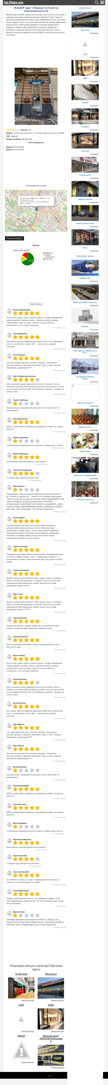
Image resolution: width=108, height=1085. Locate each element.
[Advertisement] (36, 52)
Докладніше (94, 33)
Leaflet (64, 231)
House (85, 248)
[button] (36, 209)
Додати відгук (36, 304)
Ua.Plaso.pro (13, 2)
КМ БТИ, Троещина (85, 403)
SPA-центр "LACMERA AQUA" (85, 475)
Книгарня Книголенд (85, 500)
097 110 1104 (27, 139)
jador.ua (14, 136)
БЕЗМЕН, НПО (85, 278)
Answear (85, 103)
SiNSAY (21, 1036)
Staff (21, 1005)
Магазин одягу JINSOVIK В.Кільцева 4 (50, 1039)
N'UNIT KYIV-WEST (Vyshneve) (85, 302)
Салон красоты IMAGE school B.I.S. (85, 352)
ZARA (51, 1005)
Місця (50, 1075)
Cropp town (21, 974)
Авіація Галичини (85, 199)
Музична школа (85, 427)
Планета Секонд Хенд (85, 223)
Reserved (85, 151)
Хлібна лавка (85, 451)
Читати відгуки (27, 1000)
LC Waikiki (85, 127)
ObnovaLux (51, 974)
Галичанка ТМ (85, 175)
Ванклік (85, 326)
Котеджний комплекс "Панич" (85, 378)
